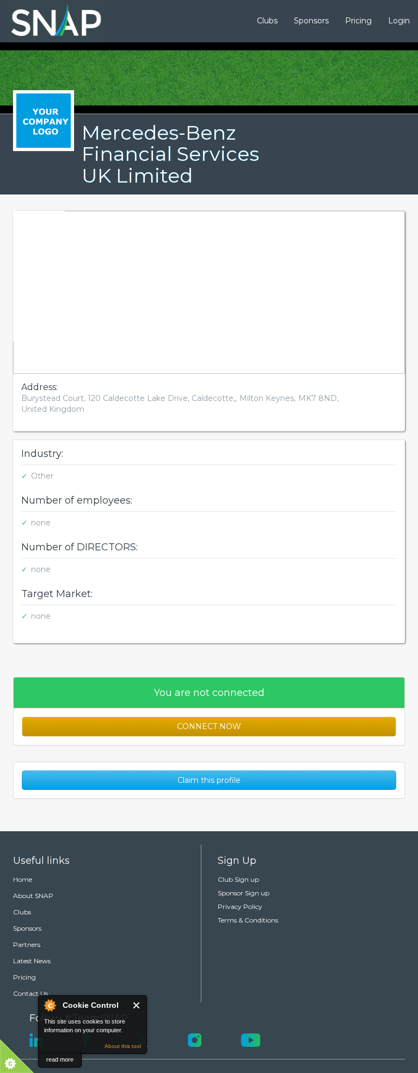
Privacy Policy (240, 906)
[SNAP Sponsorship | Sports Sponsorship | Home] (48, 21)
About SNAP (33, 896)
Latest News (32, 961)
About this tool (122, 1046)
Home (22, 879)
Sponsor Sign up (243, 893)
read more (59, 1059)
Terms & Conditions (248, 920)
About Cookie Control (49, 1005)
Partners (26, 944)
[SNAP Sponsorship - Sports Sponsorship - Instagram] (194, 1039)
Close (136, 1005)
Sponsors (311, 21)
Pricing (358, 21)
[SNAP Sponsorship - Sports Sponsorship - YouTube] (250, 1039)
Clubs (267, 21)
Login (399, 21)
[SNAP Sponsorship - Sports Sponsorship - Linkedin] (36, 1039)
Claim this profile (209, 780)
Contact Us (30, 993)
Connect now (209, 726)
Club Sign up (238, 879)
